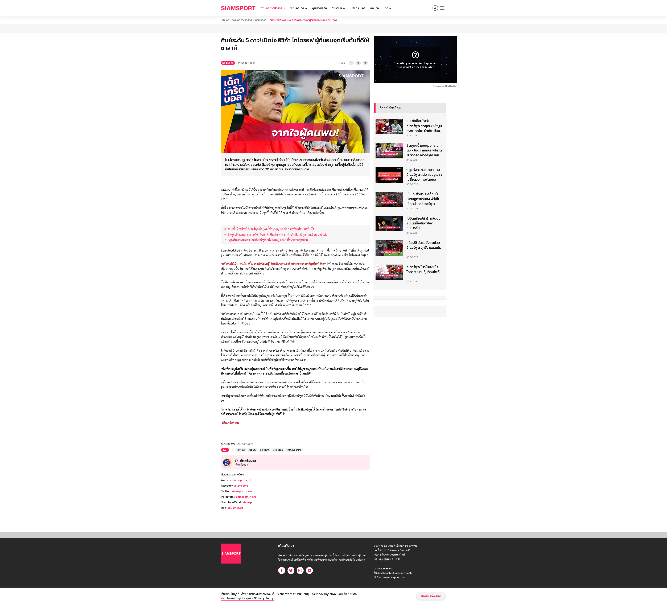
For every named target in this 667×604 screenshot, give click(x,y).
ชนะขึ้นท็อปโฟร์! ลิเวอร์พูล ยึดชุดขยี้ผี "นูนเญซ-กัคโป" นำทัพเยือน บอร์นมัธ (424, 126)
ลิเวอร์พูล (264, 449)
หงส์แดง (252, 449)
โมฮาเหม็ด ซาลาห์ (294, 449)
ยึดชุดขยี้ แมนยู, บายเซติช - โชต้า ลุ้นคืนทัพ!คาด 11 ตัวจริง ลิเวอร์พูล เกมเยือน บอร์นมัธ (424, 150)
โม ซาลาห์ (241, 449)
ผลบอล (374, 8)
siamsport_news (242, 491)
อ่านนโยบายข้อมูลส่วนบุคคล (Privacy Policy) (247, 598)
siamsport (241, 485)
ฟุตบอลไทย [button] (297, 8)
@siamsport (235, 508)
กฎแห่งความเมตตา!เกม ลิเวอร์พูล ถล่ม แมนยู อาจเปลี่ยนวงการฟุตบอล (424, 174)
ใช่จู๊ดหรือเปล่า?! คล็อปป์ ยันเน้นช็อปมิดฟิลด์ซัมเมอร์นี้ (423, 223)
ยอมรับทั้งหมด (431, 596)
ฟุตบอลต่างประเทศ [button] (272, 8)
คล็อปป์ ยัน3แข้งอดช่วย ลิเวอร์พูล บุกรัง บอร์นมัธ (423, 245)
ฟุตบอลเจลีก (319, 8)
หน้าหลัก (225, 20)
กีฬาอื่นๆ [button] (337, 8)
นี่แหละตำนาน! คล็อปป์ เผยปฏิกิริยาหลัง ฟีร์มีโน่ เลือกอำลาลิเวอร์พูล (423, 199)
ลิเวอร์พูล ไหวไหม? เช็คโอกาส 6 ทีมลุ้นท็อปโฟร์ (422, 269)
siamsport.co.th (242, 480)
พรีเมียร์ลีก (260, 20)
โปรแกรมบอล (357, 8)
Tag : (225, 449)
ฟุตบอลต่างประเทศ (242, 20)
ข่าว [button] (386, 8)
